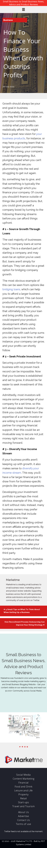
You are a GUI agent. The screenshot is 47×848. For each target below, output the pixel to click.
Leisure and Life (23, 790)
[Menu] (23, 9)
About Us (23, 812)
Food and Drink (23, 786)
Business (8, 20)
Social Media (23, 774)
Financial (23, 782)
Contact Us (23, 820)
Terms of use (23, 824)
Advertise (23, 816)
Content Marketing (23, 778)
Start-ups (23, 802)
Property (23, 794)
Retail (23, 798)
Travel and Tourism (23, 806)
